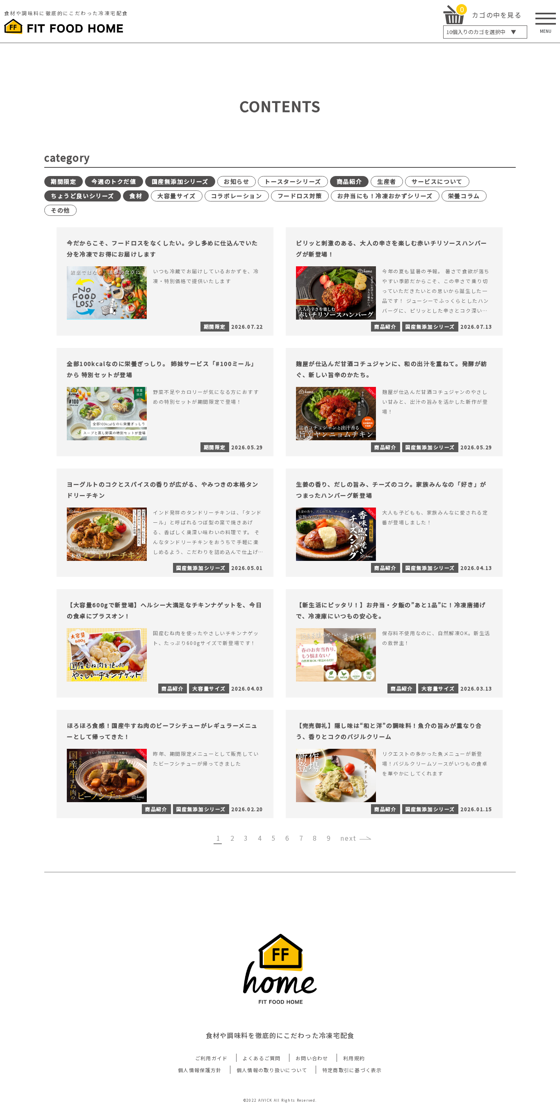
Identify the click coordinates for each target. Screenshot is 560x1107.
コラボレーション (236, 196)
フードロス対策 (300, 196)
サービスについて (437, 181)
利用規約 (354, 1057)
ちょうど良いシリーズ (82, 196)
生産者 (386, 181)
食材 (136, 196)
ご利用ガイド (211, 1057)
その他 (60, 210)
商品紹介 (349, 181)
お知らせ (236, 181)
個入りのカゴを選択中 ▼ (481, 32)
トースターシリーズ (292, 181)
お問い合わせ (312, 1057)
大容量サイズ (176, 196)
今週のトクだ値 (113, 181)
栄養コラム (464, 196)
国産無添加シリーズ (180, 181)
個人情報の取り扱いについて (272, 1069)
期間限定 (63, 181)
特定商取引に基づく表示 (352, 1069)
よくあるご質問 (262, 1057)
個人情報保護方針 (199, 1069)
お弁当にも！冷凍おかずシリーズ (385, 196)
